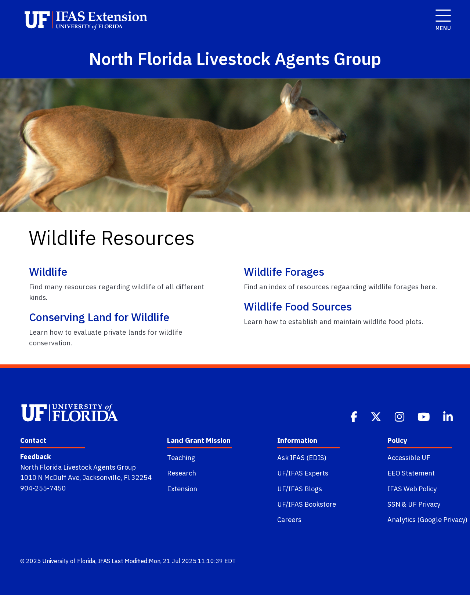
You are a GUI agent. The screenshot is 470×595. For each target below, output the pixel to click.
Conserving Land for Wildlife (99, 317)
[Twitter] (376, 416)
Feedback (35, 456)
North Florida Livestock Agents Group (78, 467)
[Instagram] (400, 416)
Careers (289, 519)
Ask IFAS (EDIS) (301, 457)
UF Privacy (424, 504)
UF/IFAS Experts (302, 473)
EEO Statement (411, 473)
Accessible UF (408, 457)
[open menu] (440, 11)
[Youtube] (424, 416)
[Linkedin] (448, 416)
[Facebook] (354, 416)
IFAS (104, 561)
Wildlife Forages (284, 271)
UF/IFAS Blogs (299, 488)
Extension (182, 488)
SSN (393, 504)
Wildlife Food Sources (298, 306)
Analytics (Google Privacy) (427, 519)
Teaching (181, 457)
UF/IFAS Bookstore (306, 504)
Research (181, 473)
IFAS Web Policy (412, 488)
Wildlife (48, 271)
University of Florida (68, 561)
